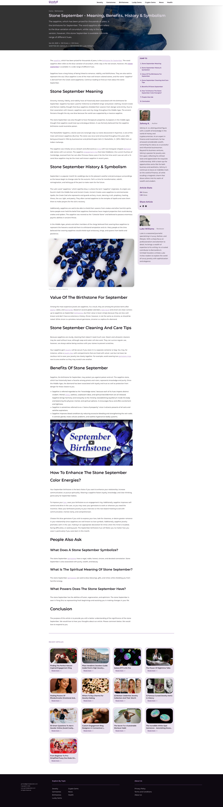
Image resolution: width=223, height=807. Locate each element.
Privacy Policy (140, 789)
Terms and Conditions (143, 792)
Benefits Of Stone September (152, 86)
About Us (138, 795)
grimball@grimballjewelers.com (29, 784)
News (161, 2)
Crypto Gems (150, 2)
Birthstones (123, 2)
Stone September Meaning (151, 63)
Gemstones (111, 2)
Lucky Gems (137, 2)
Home (51, 11)
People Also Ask (147, 97)
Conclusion (146, 101)
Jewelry (100, 2)
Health (169, 2)
